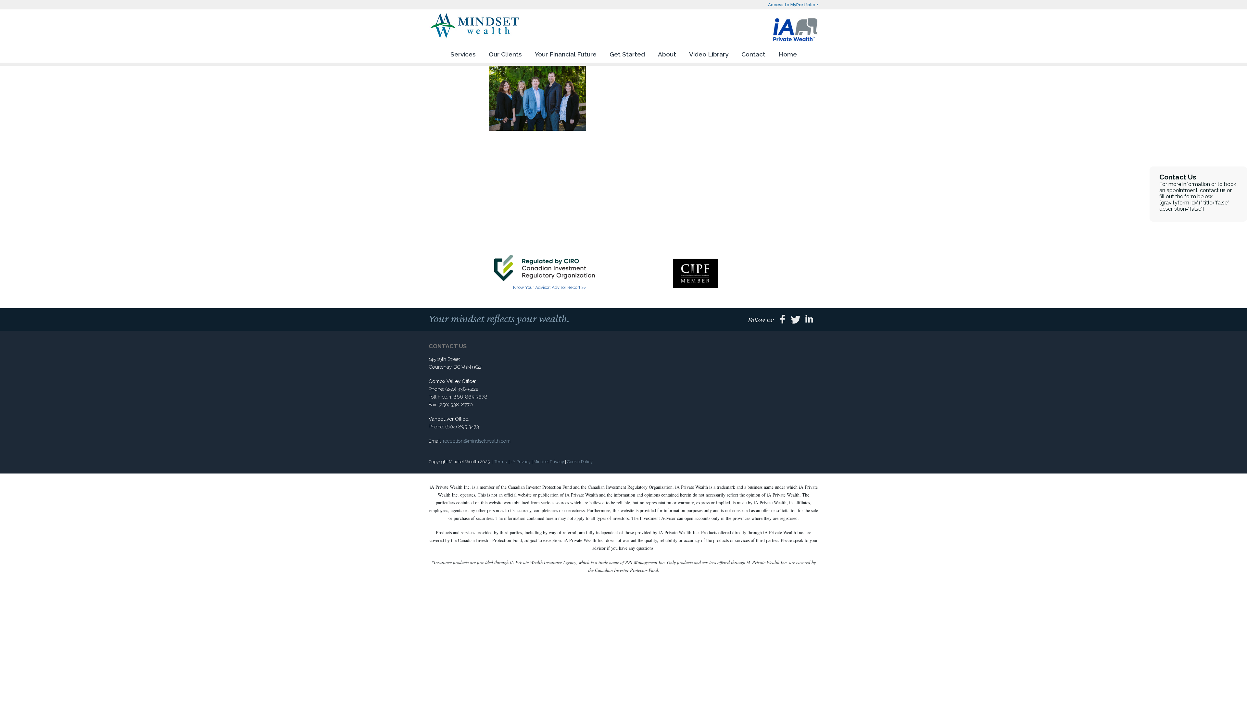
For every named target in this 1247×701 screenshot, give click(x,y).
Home (787, 54)
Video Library (708, 54)
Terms (501, 461)
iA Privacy (521, 461)
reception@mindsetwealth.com (476, 441)
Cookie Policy (580, 461)
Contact (753, 54)
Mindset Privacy (549, 461)
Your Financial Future (566, 54)
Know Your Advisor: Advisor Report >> (549, 287)
